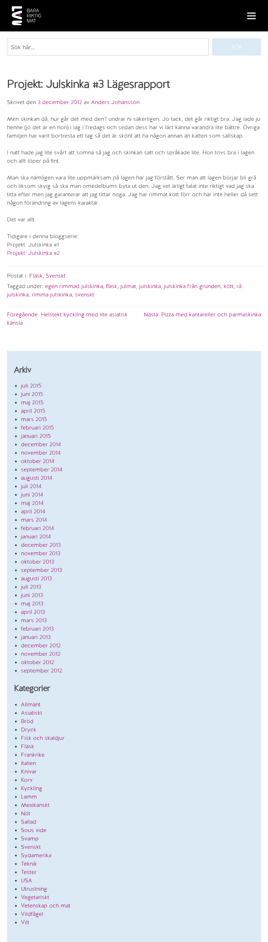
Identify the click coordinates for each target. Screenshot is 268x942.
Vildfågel (32, 914)
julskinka (150, 286)
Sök (237, 47)
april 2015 (33, 410)
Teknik (29, 863)
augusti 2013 (36, 578)
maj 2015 (32, 402)
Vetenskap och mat (45, 905)
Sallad (28, 821)
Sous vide (33, 830)
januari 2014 (36, 536)
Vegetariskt (35, 897)
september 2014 (41, 469)
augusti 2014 (36, 477)
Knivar (29, 771)
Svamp (30, 838)
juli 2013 (31, 586)
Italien (28, 763)
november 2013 (40, 553)
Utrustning (34, 888)
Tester (29, 872)
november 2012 (40, 653)
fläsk (111, 286)
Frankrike (33, 754)
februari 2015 (37, 427)
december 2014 (41, 444)
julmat (128, 286)
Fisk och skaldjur (43, 738)
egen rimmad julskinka (74, 286)
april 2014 (33, 511)
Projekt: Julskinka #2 (33, 253)
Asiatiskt (31, 712)
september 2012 (41, 670)
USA (26, 880)
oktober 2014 (37, 461)
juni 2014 (32, 494)
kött (228, 286)
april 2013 (33, 612)
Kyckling (31, 788)
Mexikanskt (35, 805)
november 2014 (41, 452)
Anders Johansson (115, 102)
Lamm (29, 796)
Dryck (28, 729)
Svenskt (56, 275)
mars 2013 (34, 620)
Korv (26, 779)
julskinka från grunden (192, 286)
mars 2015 (34, 419)
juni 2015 (32, 394)
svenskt (84, 294)
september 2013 (41, 570)
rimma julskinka (52, 294)
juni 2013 (32, 595)
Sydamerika (36, 855)
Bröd (27, 721)
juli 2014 (31, 486)
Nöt (25, 813)
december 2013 (41, 545)
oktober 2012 (37, 662)
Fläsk (36, 275)
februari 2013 (37, 628)
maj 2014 (32, 503)
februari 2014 (37, 528)
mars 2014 (34, 519)
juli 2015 (31, 385)
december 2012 (41, 645)
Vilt (25, 922)
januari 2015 (36, 436)
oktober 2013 (37, 561)
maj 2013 (32, 603)
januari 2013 (36, 637)
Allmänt (30, 704)
